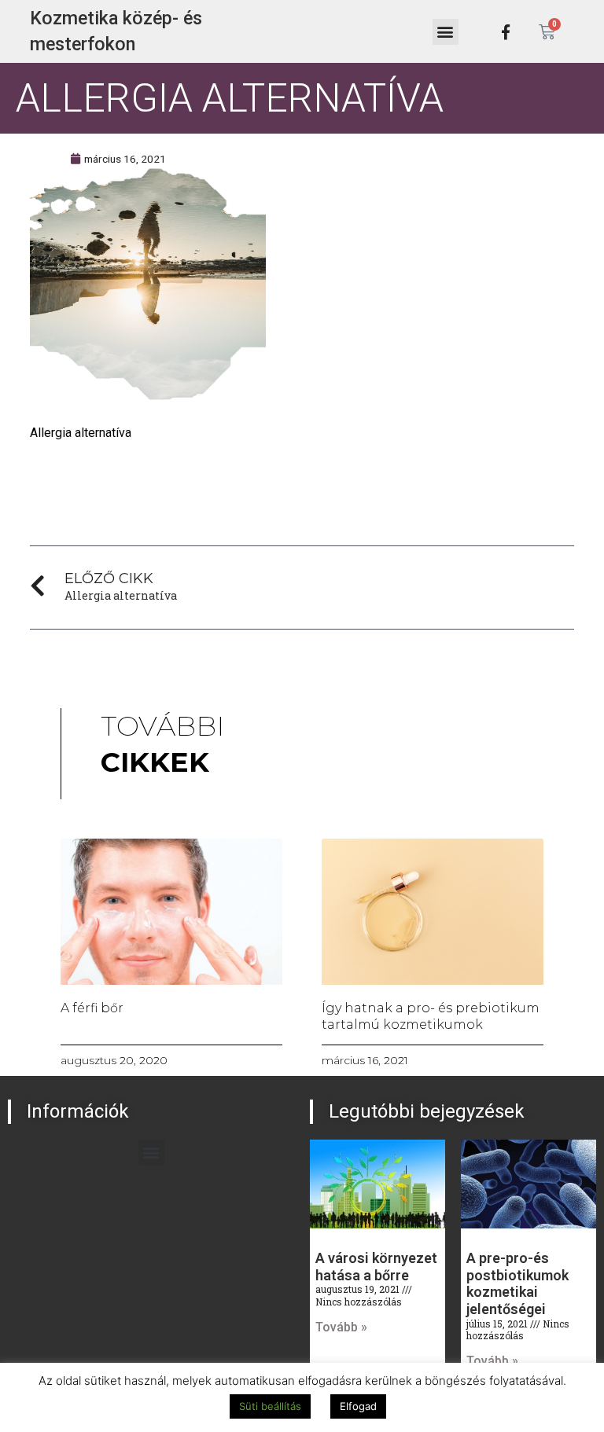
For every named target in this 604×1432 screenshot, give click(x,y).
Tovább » (341, 1327)
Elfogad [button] (358, 1406)
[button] (446, 32)
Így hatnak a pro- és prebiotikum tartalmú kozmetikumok (431, 1016)
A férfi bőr (92, 1008)
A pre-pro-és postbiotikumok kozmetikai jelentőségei (517, 1283)
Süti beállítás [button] (270, 1406)
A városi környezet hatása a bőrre (376, 1266)
